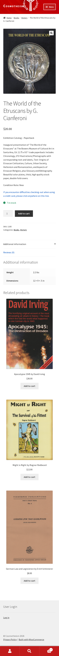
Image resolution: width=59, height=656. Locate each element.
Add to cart (24, 213)
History (24, 18)
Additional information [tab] (14, 244)
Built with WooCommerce (31, 639)
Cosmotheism (13, 6)
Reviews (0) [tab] (8, 252)
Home (9, 18)
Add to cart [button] (29, 386)
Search (29, 651)
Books (16, 18)
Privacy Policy (10, 639)
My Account (10, 651)
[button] (51, 33)
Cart (45, 649)
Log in (6, 617)
